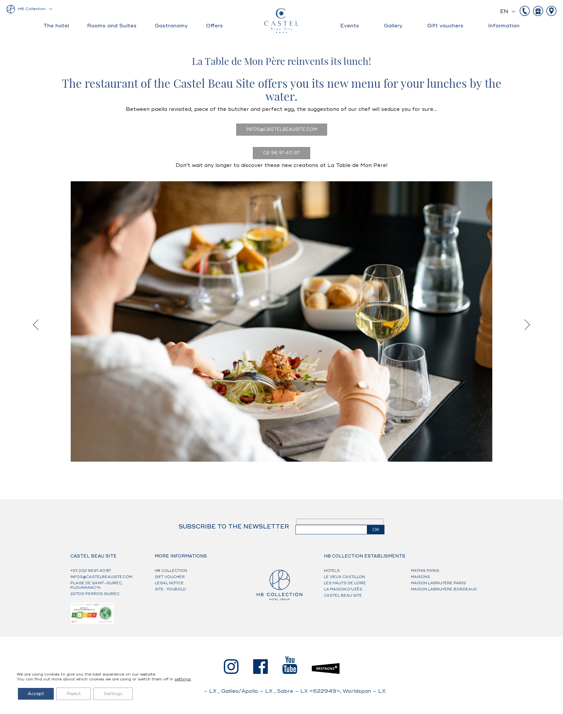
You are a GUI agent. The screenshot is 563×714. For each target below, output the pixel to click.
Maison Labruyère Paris (438, 583)
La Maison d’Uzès (343, 589)
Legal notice (169, 583)
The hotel (56, 25)
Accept (36, 693)
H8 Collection (32, 9)
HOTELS (332, 571)
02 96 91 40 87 (281, 153)
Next (525, 325)
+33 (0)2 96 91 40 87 (90, 571)
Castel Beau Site (343, 595)
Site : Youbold (170, 589)
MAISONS (420, 577)
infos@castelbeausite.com (281, 129)
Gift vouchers (445, 25)
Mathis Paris (425, 571)
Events (349, 25)
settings (183, 679)
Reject (73, 693)
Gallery (393, 25)
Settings (113, 693)
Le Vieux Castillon (344, 577)
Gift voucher (170, 577)
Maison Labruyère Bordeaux (444, 589)
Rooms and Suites (112, 25)
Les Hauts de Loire (345, 583)
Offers (214, 25)
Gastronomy (171, 25)
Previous (38, 325)
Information (504, 25)
